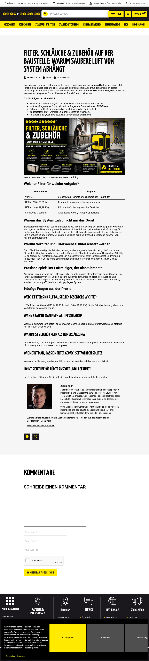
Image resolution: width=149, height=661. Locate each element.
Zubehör (71, 93)
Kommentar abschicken (40, 572)
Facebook (132, 617)
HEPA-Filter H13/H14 (104, 90)
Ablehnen (105, 638)
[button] (9, 24)
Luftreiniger (30, 90)
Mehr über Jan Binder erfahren (40, 425)
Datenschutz (11, 656)
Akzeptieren (67, 638)
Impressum (21, 656)
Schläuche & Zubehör (36, 212)
